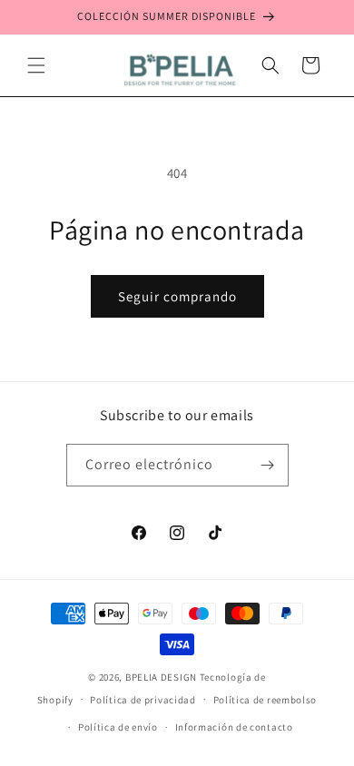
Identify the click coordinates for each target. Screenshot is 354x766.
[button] (36, 65)
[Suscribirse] (268, 465)
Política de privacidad (142, 699)
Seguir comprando (177, 296)
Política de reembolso (265, 699)
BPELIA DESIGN (162, 677)
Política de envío (118, 727)
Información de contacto (234, 727)
